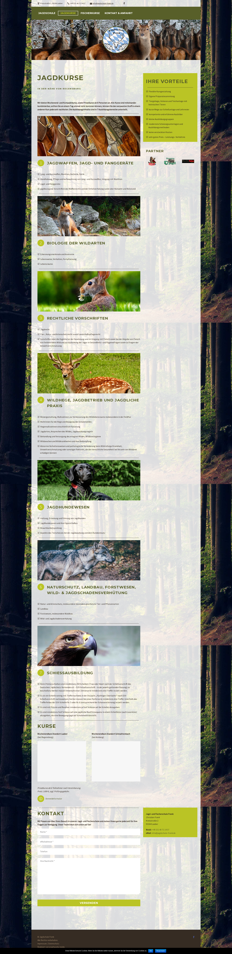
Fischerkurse (90, 13)
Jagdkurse (68, 13)
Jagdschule (46, 13)
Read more (161, 951)
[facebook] (124, 3)
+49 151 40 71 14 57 (160, 829)
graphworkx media (57, 947)
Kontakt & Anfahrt (119, 13)
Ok (151, 951)
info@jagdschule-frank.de (103, 3)
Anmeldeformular (54, 798)
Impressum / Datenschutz (48, 943)
